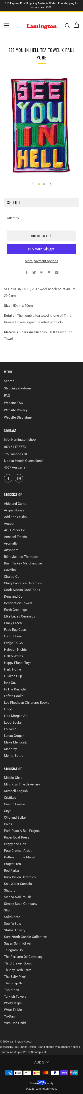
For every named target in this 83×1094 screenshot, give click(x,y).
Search (9, 381)
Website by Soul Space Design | (19, 1046)
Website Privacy (15, 410)
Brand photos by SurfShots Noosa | (59, 1046)
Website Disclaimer (18, 417)
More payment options (41, 261)
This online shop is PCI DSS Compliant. (23, 1052)
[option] (41, 125)
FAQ (7, 396)
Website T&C (13, 403)
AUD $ (39, 1062)
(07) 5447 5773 (15, 447)
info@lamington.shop (20, 440)
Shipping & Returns (18, 388)
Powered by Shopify (41, 1083)
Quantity (13, 218)
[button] (39, 184)
